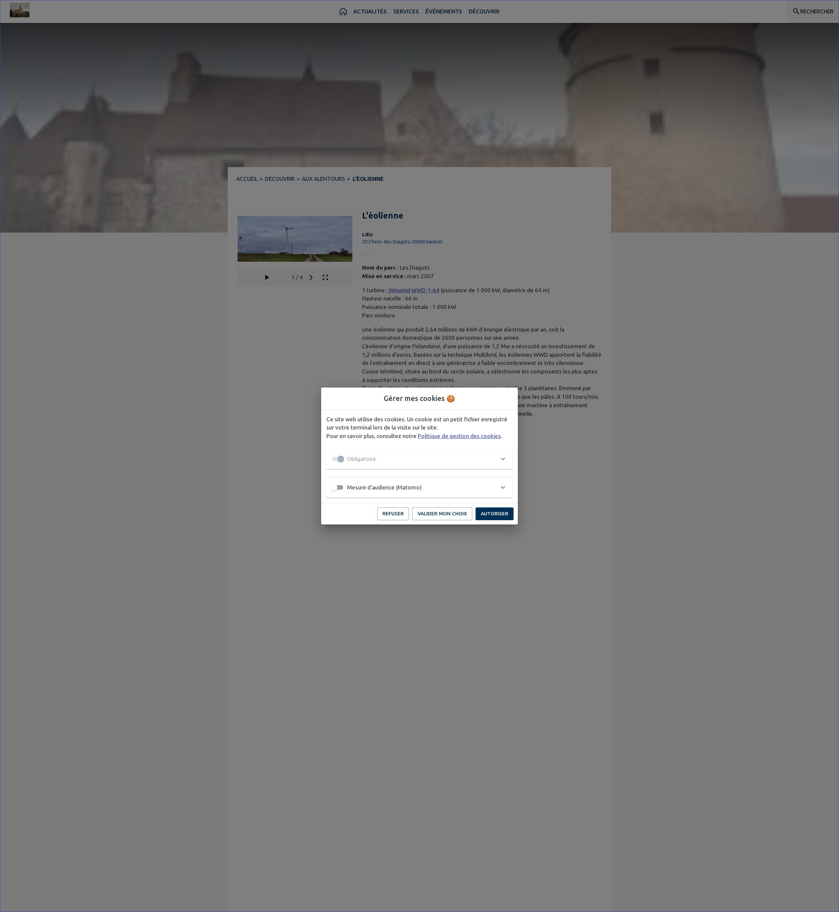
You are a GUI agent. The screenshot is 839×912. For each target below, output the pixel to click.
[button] (419, 459)
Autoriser (494, 513)
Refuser (393, 513)
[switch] (334, 487)
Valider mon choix (442, 513)
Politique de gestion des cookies (459, 436)
